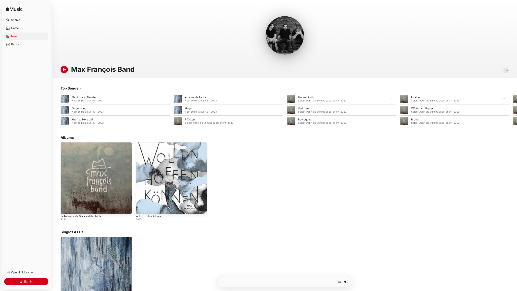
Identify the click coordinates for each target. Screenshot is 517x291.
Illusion (415, 97)
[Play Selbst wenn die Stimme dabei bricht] (66, 209)
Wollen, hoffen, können (150, 144)
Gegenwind (79, 108)
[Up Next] (339, 282)
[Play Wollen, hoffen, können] (141, 209)
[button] (26, 20)
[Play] (64, 69)
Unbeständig (306, 97)
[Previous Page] (56, 110)
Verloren (303, 108)
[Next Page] (513, 110)
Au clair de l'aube (196, 97)
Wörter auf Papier (422, 108)
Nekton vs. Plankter (84, 97)
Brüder (415, 119)
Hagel (188, 108)
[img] (14, 9)
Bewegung (305, 119)
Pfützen (190, 119)
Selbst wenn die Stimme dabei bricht (84, 144)
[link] (71, 88)
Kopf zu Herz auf (82, 119)
